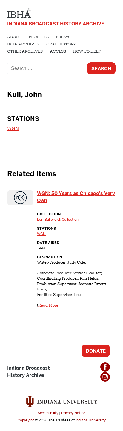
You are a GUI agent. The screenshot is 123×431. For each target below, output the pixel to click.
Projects (39, 37)
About (14, 37)
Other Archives (25, 52)
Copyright (26, 420)
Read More (48, 305)
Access (58, 52)
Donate (96, 351)
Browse (64, 37)
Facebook (105, 367)
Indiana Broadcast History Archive (55, 24)
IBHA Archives (23, 44)
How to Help (87, 52)
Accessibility (48, 413)
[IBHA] (19, 12)
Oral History (61, 44)
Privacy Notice (73, 413)
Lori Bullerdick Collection (58, 219)
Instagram (105, 377)
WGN (13, 128)
